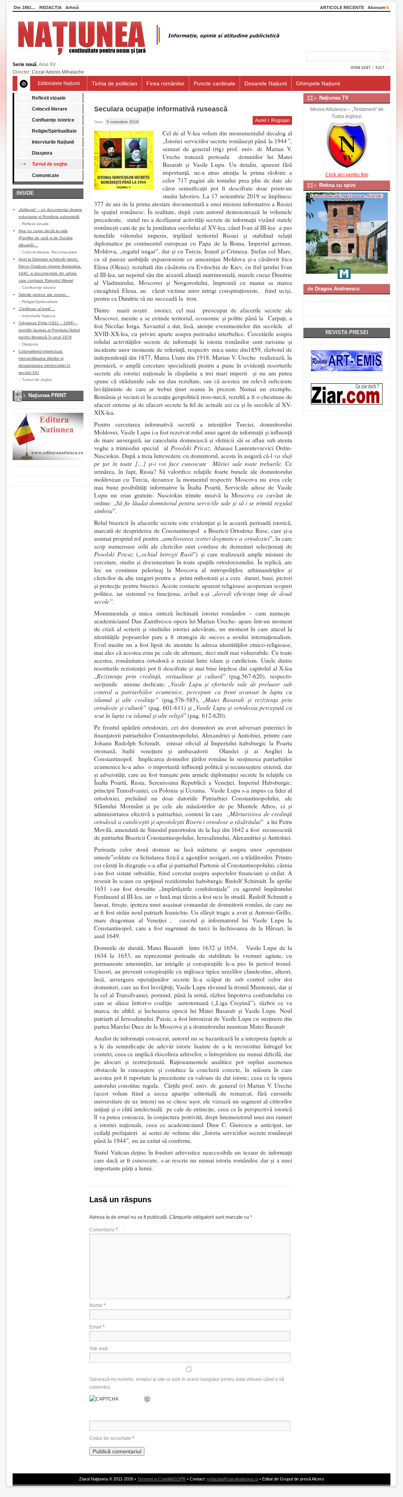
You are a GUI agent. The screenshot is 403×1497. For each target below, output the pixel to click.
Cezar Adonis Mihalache (58, 72)
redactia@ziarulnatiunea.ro (232, 1479)
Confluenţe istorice (53, 120)
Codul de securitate (110, 1438)
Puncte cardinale (214, 83)
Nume (97, 1305)
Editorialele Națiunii (59, 83)
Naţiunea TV (334, 98)
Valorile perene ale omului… (43, 294)
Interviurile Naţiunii (53, 142)
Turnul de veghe (49, 164)
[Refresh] (147, 1399)
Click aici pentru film (346, 174)
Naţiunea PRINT (47, 395)
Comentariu (103, 1230)
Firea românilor (165, 83)
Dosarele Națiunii (265, 83)
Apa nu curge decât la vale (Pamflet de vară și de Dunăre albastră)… (45, 238)
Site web (98, 1348)
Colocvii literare (49, 109)
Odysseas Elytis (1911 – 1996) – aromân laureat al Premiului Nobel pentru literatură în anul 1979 (49, 330)
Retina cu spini (337, 185)
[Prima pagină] (24, 83)
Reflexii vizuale (49, 98)
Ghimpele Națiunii (318, 83)
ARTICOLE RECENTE (342, 7)
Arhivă (72, 7)
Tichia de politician (114, 83)
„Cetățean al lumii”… (36, 309)
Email (97, 1327)
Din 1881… (25, 7)
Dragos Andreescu (337, 289)
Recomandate (64, 252)
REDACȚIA (50, 7)
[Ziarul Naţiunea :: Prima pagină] (147, 57)
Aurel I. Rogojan (272, 120)
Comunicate (45, 175)
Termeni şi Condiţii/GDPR (161, 1479)
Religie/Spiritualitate (54, 131)
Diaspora (42, 153)
